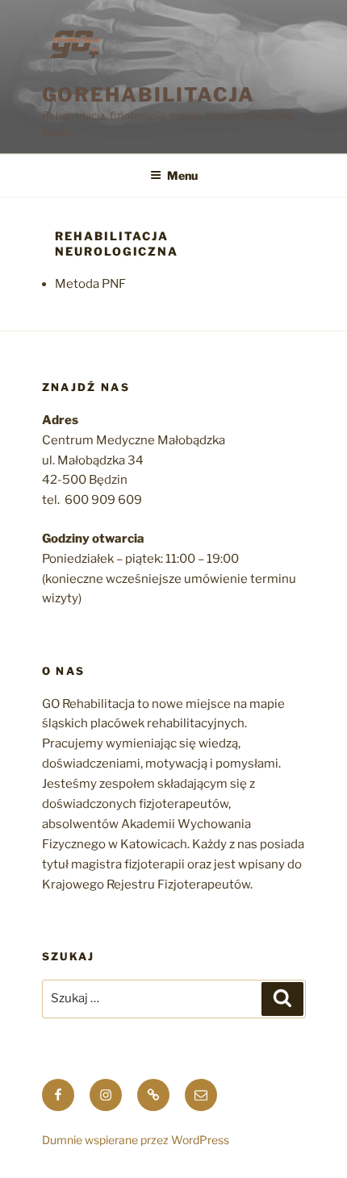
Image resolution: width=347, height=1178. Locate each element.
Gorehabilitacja (149, 94)
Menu (182, 175)
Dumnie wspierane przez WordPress (135, 1140)
